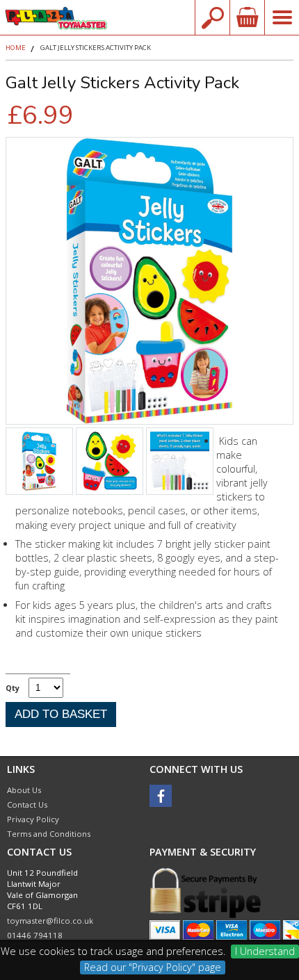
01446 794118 (35, 935)
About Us (24, 790)
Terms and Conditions (48, 833)
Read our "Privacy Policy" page (152, 967)
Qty (12, 688)
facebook (161, 796)
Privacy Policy (33, 819)
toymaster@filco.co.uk (50, 920)
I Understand (265, 951)
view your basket (246, 17)
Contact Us (27, 804)
